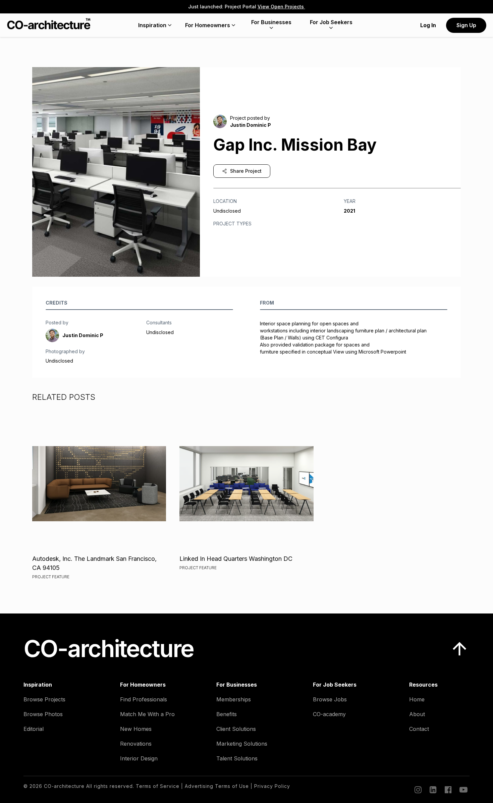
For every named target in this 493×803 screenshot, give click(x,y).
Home (417, 699)
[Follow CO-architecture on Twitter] (463, 789)
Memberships (233, 699)
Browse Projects (44, 699)
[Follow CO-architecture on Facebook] (447, 789)
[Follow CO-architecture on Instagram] (417, 789)
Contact (419, 729)
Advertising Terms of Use (217, 786)
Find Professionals (143, 699)
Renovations (136, 743)
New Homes (136, 729)
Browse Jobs (330, 699)
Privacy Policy (272, 786)
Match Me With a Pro (147, 714)
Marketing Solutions (241, 743)
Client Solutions (236, 729)
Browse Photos (43, 714)
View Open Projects (281, 6)
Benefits (226, 714)
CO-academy (329, 714)
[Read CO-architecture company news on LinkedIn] (432, 789)
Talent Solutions (237, 758)
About (417, 714)
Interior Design (139, 758)
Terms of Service (157, 786)
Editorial (33, 729)
